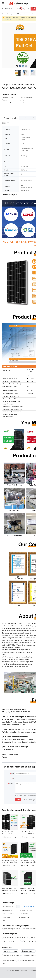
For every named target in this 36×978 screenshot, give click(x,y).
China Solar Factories (28, 951)
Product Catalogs (29, 906)
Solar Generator (8, 937)
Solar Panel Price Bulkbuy (27, 960)
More (3, 964)
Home (3, 14)
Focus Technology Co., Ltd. (24, 970)
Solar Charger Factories (10, 951)
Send (18, 800)
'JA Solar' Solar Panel (8, 914)
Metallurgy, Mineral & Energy (14, 14)
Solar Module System (9, 960)
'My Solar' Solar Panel (25, 910)
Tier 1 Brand (23, 914)
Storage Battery (24, 917)
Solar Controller (21, 937)
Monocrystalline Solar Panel (11, 942)
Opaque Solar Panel (30, 942)
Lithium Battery (6, 917)
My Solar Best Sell (7, 910)
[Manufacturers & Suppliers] (18, 3)
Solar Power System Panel (11, 956)
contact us (8, 19)
